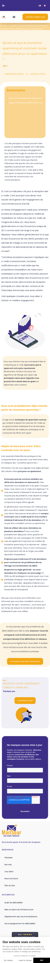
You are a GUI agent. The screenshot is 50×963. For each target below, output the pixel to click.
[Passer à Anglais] (39, 5)
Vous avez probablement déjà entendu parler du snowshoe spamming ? (26, 98)
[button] (14, 17)
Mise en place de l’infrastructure (18, 909)
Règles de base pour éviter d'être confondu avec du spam (26, 102)
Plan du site (9, 885)
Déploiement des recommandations (20, 916)
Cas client (8, 871)
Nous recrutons (11, 878)
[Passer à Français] (44, 5)
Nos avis (8, 864)
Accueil (3, 25)
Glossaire (8, 857)
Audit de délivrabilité (13, 902)
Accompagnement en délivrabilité (19, 923)
